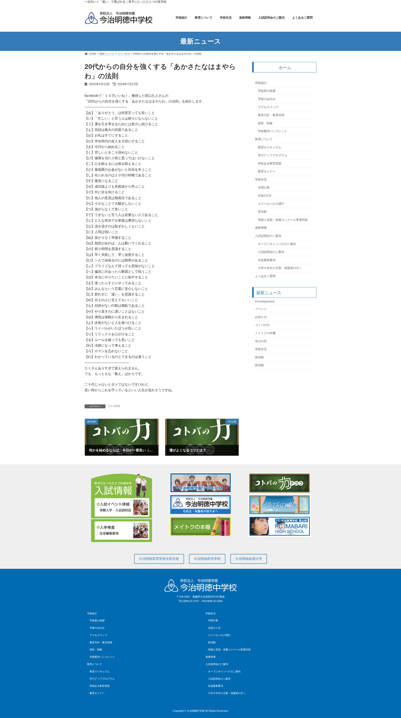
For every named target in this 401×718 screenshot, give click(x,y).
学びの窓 (261, 341)
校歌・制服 (265, 123)
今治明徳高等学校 (207, 558)
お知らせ (261, 317)
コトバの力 (114, 406)
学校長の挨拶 (266, 91)
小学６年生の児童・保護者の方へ (280, 268)
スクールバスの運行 (271, 203)
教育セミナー (266, 171)
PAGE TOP (388, 693)
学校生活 (261, 179)
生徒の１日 (214, 627)
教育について (264, 139)
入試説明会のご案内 (268, 235)
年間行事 (264, 187)
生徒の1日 (264, 195)
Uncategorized (264, 301)
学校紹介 (261, 83)
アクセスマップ (268, 107)
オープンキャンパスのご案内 (277, 244)
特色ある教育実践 (269, 163)
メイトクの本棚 (265, 333)
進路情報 (261, 228)
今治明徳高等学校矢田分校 (159, 558)
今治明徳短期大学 (248, 558)
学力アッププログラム (272, 155)
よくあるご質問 (265, 276)
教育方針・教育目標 (271, 115)
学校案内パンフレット (272, 131)
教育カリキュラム (269, 147)
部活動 (262, 211)
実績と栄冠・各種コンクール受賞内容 (283, 219)
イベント (261, 309)
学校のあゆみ (266, 99)
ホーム (285, 67)
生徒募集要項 (266, 260)
